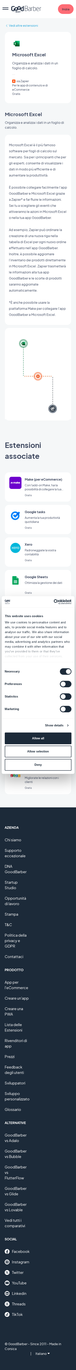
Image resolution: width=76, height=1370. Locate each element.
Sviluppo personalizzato (17, 1096)
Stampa (11, 914)
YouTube (19, 1283)
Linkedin (19, 1293)
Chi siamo (13, 839)
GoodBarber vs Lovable (16, 1207)
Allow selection (38, 751)
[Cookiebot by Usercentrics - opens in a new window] (54, 601)
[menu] (5, 9)
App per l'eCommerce (16, 985)
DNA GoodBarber (16, 869)
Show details (54, 725)
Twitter (18, 1272)
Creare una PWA (14, 1011)
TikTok (17, 1314)
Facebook (21, 1251)
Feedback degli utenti (14, 1070)
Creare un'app (17, 998)
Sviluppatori (15, 1083)
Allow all (38, 738)
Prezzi (10, 1056)
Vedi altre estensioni (23, 25)
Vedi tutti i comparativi (15, 1223)
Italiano (41, 1353)
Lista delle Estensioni (13, 1027)
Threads (19, 1304)
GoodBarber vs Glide (16, 1191)
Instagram (20, 1262)
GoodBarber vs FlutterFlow (16, 1172)
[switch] (65, 684)
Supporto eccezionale (15, 853)
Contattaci (14, 956)
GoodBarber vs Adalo (16, 1138)
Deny (38, 764)
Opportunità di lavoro (15, 901)
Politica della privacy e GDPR (16, 940)
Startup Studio (11, 885)
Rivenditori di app (16, 1043)
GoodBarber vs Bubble (16, 1154)
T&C (8, 924)
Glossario (13, 1109)
